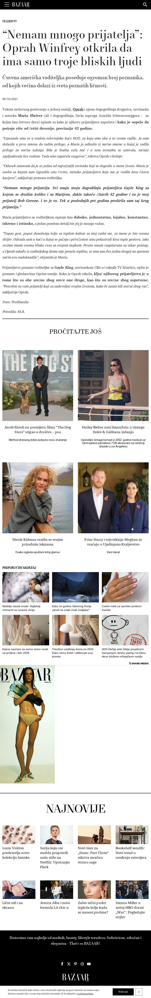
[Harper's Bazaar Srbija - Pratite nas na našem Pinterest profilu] (75, 964)
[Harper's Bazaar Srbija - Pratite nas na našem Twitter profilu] (68, 964)
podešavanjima (85, 993)
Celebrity (9, 21)
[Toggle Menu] (6, 4)
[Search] (145, 5)
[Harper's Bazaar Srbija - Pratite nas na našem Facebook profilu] (62, 964)
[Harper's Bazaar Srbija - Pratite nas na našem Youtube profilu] (89, 964)
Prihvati (123, 991)
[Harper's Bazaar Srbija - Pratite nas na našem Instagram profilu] (82, 964)
